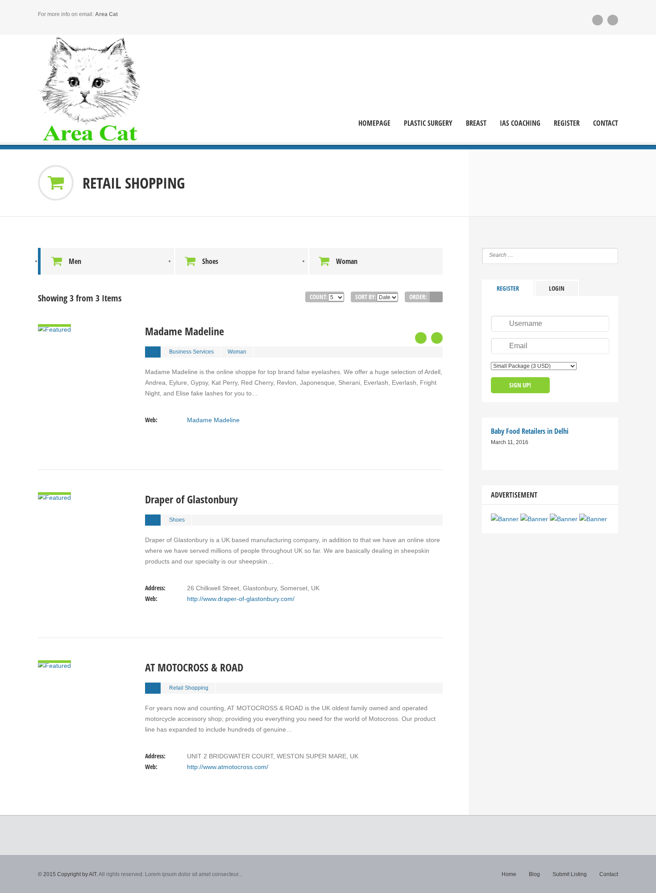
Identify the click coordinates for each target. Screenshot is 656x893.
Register (567, 123)
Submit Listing (569, 874)
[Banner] (505, 519)
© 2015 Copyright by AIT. (68, 874)
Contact (605, 123)
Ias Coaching (520, 123)
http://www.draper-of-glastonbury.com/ (241, 598)
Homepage (374, 123)
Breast (476, 123)
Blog (534, 874)
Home (509, 874)
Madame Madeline (213, 420)
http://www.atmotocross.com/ (227, 766)
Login (557, 288)
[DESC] (436, 297)
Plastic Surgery (428, 123)
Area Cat (106, 14)
